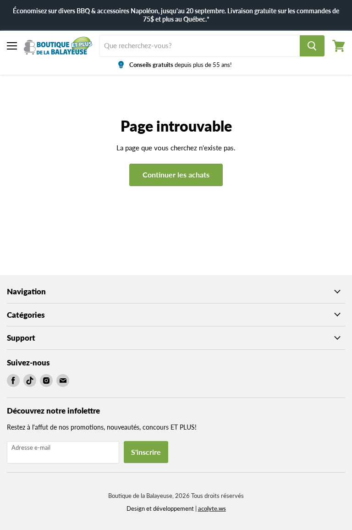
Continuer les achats (176, 174)
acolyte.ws (212, 508)
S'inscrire (146, 451)
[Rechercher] (312, 45)
